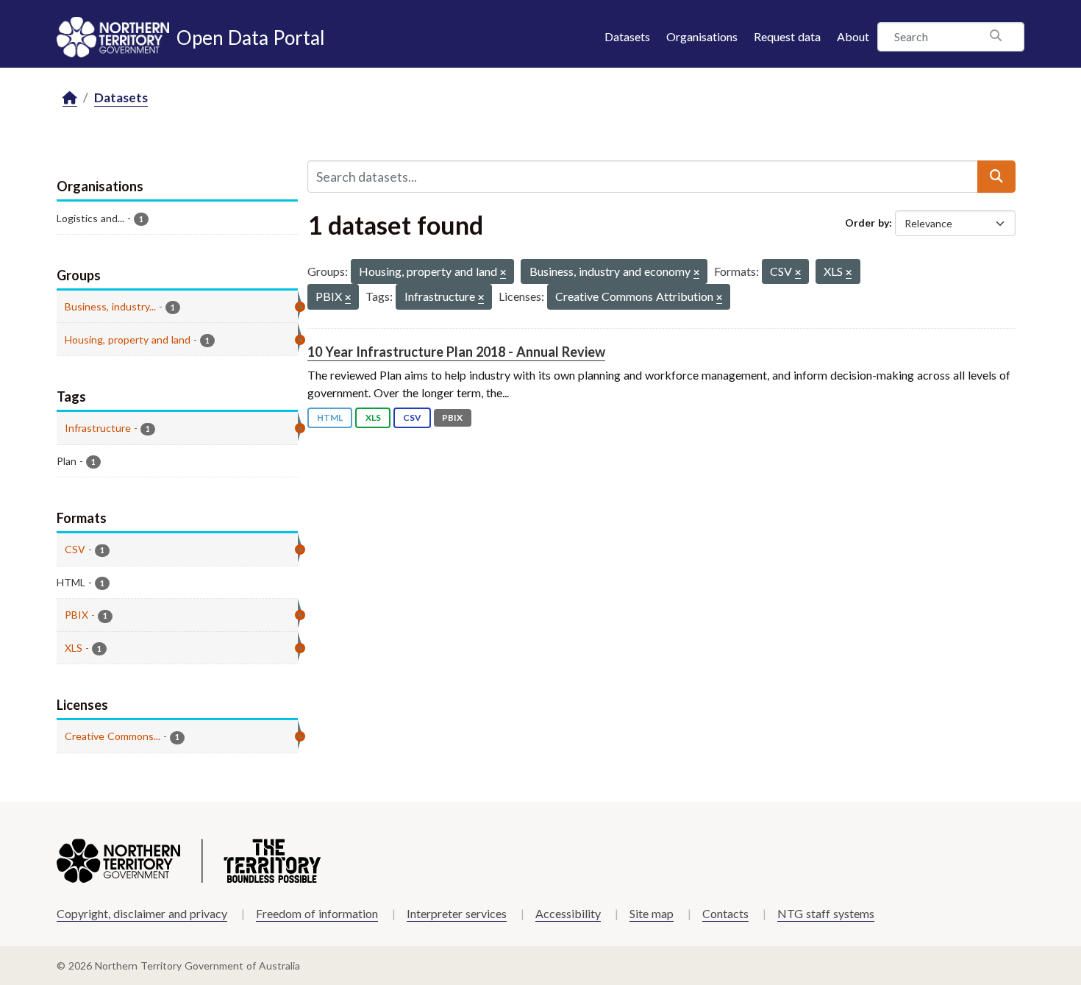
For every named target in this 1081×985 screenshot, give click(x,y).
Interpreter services (457, 913)
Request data (787, 36)
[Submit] (996, 176)
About (853, 36)
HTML (330, 417)
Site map (651, 913)
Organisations (702, 36)
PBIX (452, 417)
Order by (867, 222)
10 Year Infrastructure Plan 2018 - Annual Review (456, 352)
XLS (373, 417)
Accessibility (568, 913)
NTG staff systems (825, 913)
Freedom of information (317, 913)
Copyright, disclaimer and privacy (142, 913)
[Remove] (503, 273)
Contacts (725, 913)
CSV (412, 417)
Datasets (627, 36)
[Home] (70, 98)
